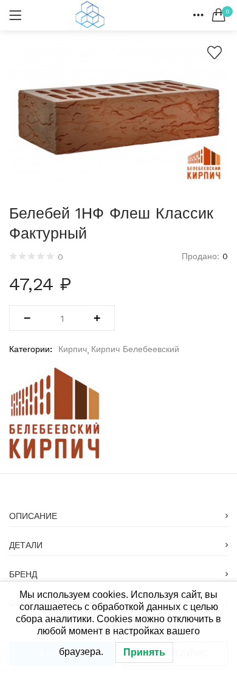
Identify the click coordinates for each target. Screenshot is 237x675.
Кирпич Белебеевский (135, 349)
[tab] (118, 512)
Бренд (23, 574)
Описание (33, 516)
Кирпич (72, 349)
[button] (219, 15)
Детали (26, 545)
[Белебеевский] (54, 412)
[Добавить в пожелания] (214, 53)
